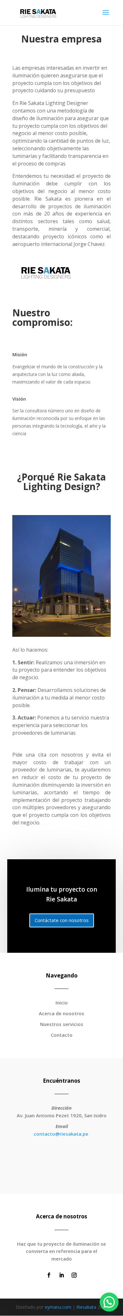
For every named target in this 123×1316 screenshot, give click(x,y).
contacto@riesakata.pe (61, 1134)
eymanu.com (58, 1307)
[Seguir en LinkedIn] (61, 1275)
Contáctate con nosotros (62, 920)
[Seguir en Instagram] (74, 1275)
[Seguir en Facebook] (49, 1275)
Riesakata (86, 1307)
